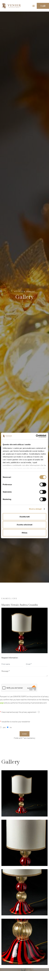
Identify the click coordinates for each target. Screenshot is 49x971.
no (11, 727)
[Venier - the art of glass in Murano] (11, 5)
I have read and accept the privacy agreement (18, 712)
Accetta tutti (25, 517)
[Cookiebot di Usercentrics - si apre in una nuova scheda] (35, 436)
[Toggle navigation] (33, 6)
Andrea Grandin (29, 605)
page (2, 703)
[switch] (42, 484)
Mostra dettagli (35, 509)
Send (24, 734)
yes (4, 727)
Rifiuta (24, 533)
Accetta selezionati (24, 525)
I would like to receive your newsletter (15, 722)
